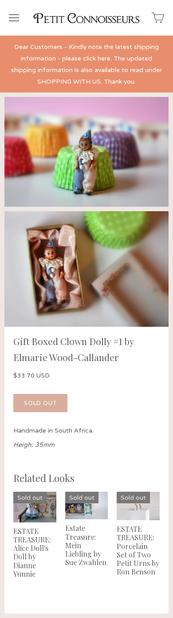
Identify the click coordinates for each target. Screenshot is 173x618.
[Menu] (14, 18)
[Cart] (158, 18)
